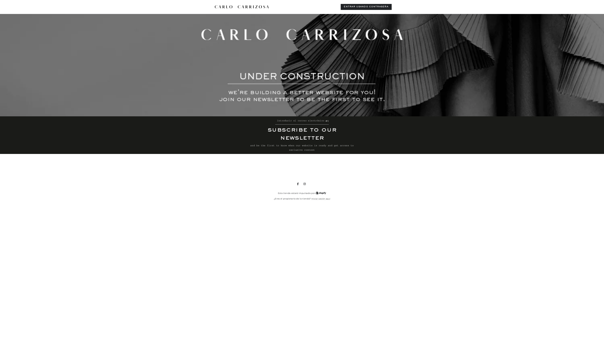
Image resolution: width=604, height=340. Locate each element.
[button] (366, 7)
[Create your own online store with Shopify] (321, 193)
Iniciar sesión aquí (320, 199)
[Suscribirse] (327, 121)
